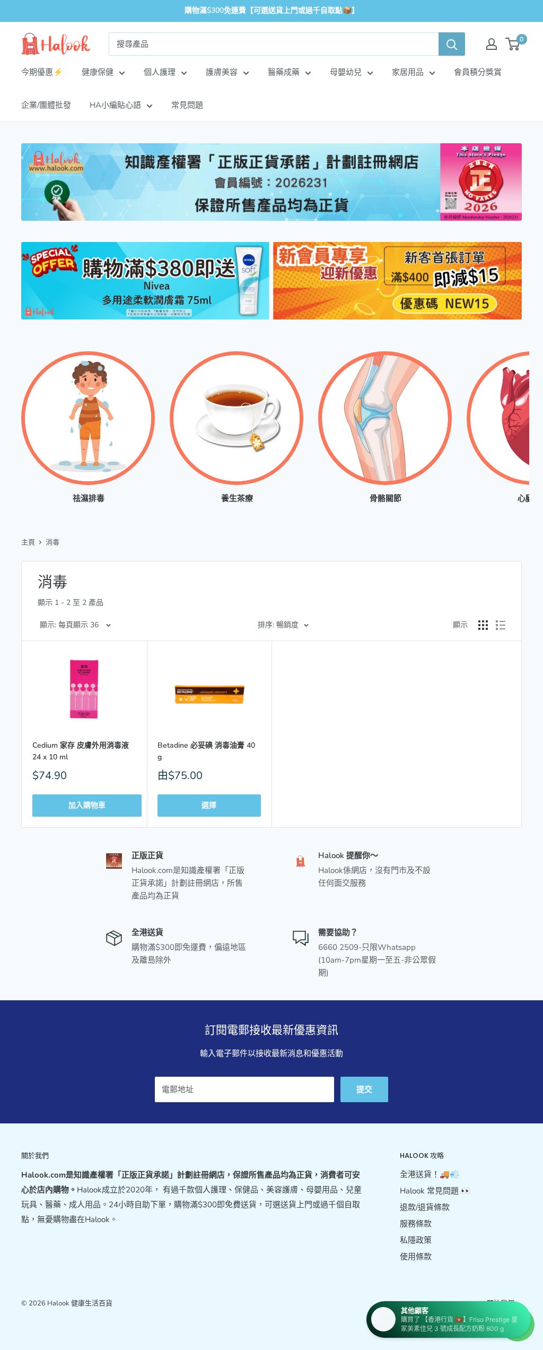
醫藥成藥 (284, 72)
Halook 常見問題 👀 (435, 1190)
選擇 (209, 805)
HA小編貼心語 (115, 105)
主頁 (28, 542)
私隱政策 (416, 1240)
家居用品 (408, 72)
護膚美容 (222, 72)
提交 (364, 1089)
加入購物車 (87, 805)
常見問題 (187, 105)
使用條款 (416, 1256)
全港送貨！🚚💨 (430, 1174)
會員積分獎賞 (478, 72)
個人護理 (160, 72)
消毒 (52, 542)
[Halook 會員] (491, 44)
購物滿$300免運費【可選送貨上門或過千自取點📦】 (272, 10)
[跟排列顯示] (500, 625)
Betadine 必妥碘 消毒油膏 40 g (206, 751)
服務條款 (416, 1223)
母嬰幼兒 (346, 72)
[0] (513, 44)
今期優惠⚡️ (42, 72)
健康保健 (97, 72)
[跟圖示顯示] (483, 625)
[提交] (452, 44)
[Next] (521, 417)
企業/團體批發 (46, 105)
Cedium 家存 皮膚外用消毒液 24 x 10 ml (80, 751)
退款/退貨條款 (425, 1207)
